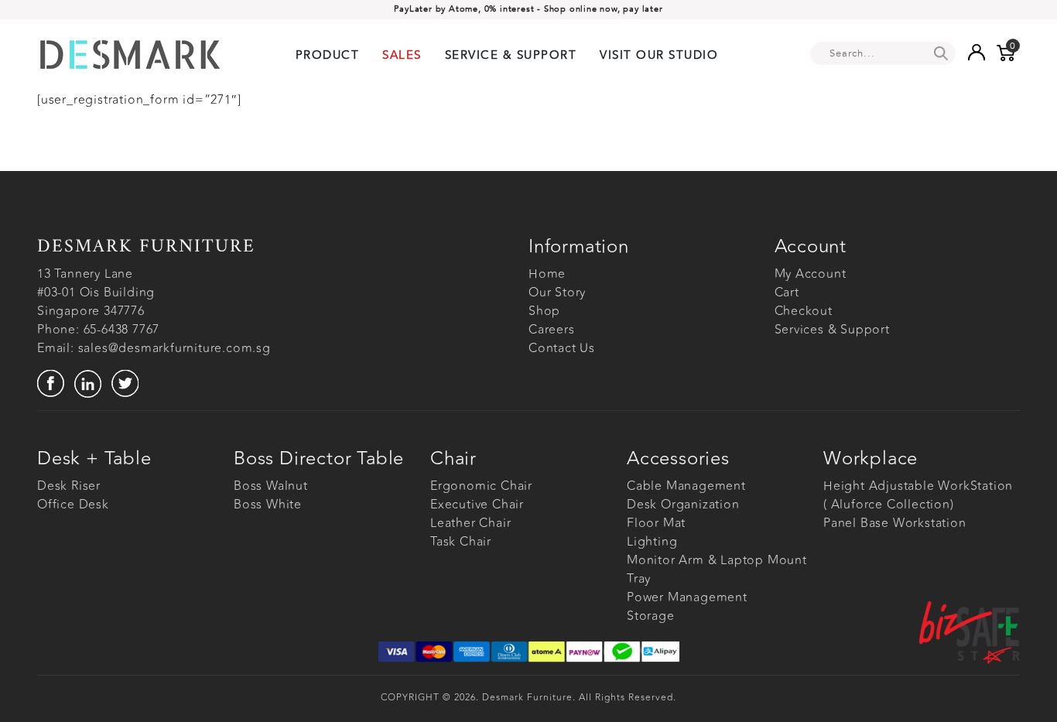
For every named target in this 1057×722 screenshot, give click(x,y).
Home (547, 274)
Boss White (268, 504)
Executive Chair (477, 504)
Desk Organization (683, 504)
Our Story (557, 292)
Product (328, 55)
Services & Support (832, 329)
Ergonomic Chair (481, 486)
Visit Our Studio (659, 55)
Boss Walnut (271, 486)
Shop (544, 311)
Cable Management (686, 486)
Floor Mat (656, 523)
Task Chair (460, 541)
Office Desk (73, 504)
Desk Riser (69, 486)
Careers (551, 329)
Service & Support (511, 55)
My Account (811, 274)
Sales (402, 55)
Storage (651, 616)
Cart (787, 292)
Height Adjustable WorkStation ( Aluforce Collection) (918, 495)
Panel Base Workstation (894, 523)
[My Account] (976, 52)
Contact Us (561, 348)
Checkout (804, 311)
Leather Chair (470, 523)
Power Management (687, 597)
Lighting (652, 541)
